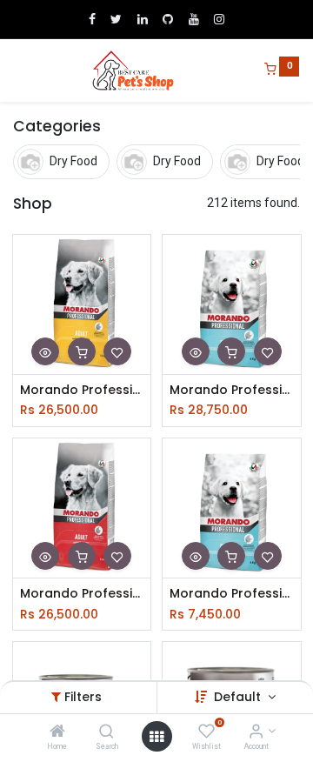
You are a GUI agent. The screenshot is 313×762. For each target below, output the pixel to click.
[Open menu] (156, 736)
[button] (45, 351)
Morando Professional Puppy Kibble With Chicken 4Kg (232, 593)
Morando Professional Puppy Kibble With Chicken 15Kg (232, 390)
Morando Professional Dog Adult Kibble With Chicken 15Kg (82, 390)
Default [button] (239, 696)
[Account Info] (256, 732)
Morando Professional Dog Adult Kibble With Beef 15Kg (82, 593)
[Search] (106, 732)
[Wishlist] (206, 732)
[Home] (57, 732)
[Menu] (15, 70)
